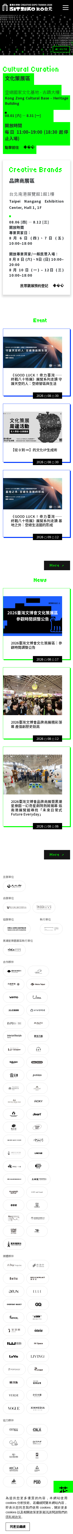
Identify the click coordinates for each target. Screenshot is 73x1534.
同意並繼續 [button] (18, 1526)
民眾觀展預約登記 (34, 285)
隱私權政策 (13, 1517)
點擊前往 (12, 147)
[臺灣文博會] (27, 7)
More (55, 565)
